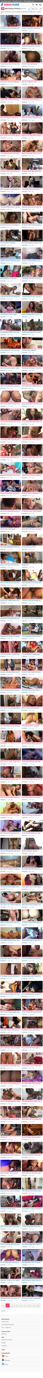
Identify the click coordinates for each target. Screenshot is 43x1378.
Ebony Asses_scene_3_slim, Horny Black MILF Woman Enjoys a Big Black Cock (10, 761)
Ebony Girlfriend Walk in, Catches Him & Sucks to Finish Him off (10, 493)
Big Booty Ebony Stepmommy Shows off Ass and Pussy (32, 493)
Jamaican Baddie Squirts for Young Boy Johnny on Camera (10, 1101)
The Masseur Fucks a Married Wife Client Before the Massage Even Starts (32, 1298)
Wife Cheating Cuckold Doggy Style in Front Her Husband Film (10, 189)
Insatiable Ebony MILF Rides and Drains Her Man (10, 457)
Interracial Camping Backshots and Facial (10, 511)
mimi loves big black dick (29, 82)
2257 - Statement (6, 1327)
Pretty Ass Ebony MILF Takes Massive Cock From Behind (10, 1244)
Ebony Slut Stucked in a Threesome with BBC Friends (32, 46)
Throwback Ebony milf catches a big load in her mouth (32, 1030)
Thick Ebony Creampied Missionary (10, 1083)
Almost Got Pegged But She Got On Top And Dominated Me (10, 851)
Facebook (7, 1360)
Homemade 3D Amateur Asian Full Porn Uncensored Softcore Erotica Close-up (10, 1155)
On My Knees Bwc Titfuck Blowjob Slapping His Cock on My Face (32, 511)
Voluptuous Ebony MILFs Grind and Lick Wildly (10, 636)
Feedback (4, 1345)
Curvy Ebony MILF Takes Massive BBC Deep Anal (10, 439)
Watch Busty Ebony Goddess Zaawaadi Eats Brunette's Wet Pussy (32, 904)
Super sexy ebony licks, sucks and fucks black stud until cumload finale (10, 386)
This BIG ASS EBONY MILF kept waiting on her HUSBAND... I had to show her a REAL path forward (32, 1155)
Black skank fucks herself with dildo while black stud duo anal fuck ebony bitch (10, 135)
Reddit (6, 1356)
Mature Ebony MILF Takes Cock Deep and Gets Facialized (32, 153)
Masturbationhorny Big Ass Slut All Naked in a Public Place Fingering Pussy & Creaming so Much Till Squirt (10, 779)
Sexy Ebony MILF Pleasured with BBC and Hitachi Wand (32, 1083)
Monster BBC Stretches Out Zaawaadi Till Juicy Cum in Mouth (10, 582)
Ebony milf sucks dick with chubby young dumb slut (32, 1173)
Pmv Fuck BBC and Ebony (7, 243)
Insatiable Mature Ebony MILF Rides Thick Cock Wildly (10, 1065)
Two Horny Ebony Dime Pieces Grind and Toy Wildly (10, 421)
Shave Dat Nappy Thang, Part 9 (9, 117)
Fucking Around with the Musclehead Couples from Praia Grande (32, 600)
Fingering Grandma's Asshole (30, 726)
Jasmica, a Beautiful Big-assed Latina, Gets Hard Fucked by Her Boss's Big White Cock (10, 672)
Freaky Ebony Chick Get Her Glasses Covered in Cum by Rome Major (10, 64)
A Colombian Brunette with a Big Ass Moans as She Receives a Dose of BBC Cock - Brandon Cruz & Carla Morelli (10, 153)
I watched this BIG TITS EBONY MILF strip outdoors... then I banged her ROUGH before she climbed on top (10, 296)
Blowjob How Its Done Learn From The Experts (10, 475)
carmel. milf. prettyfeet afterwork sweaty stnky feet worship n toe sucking (10, 99)
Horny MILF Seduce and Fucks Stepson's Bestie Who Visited (10, 1030)
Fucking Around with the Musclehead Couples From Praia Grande (10, 618)
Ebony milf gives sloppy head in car (32, 1280)
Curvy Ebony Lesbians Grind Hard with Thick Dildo (32, 1209)
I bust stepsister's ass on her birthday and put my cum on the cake (32, 582)
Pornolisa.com (17, 1)
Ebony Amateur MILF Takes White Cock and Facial (10, 1226)
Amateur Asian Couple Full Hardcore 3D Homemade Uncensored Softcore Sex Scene (32, 672)
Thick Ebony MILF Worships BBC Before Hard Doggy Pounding (32, 761)
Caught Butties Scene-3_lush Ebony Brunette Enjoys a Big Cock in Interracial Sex (32, 296)
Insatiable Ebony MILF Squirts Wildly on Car (32, 171)
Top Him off (3, 1137)
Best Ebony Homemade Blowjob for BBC (10, 82)
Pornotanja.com (29, 1)
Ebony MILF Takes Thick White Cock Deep (10, 958)
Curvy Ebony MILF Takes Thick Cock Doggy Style (32, 1244)
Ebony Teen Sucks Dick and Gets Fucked (10, 565)
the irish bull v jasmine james (8, 314)
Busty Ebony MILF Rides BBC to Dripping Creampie (32, 1048)
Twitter (6, 1364)
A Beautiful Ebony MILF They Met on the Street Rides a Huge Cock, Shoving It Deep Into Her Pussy (32, 636)
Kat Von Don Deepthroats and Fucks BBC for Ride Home (32, 994)
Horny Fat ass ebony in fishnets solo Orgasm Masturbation (32, 99)
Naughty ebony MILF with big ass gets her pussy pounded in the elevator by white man (32, 28)
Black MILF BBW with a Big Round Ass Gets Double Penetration (10, 46)
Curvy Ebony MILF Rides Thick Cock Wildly (32, 457)
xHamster (3, 30)
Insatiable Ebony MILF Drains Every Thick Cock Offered (32, 976)
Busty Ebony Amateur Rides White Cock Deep (32, 1065)
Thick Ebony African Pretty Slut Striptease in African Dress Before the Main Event (32, 1191)
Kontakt (4, 1342)
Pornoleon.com (6, 1)
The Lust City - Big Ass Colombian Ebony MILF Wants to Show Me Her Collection (32, 618)
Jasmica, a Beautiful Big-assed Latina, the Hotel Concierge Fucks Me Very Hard (32, 260)
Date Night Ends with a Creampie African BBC (32, 1262)
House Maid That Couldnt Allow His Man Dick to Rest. (32, 386)
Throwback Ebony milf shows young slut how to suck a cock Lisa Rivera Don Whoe (10, 1298)
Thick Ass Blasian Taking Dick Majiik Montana (32, 117)
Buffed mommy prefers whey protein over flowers (10, 922)
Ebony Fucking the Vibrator (29, 851)
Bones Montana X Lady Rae (8, 278)
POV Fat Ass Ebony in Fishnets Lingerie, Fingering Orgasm (10, 404)
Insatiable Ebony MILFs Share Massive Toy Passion (10, 332)
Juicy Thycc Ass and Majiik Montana (10, 708)
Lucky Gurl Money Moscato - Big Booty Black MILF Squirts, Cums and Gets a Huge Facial (32, 833)
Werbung (4, 1334)
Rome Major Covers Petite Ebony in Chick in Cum (32, 887)
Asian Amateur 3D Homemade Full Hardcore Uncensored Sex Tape (32, 1012)
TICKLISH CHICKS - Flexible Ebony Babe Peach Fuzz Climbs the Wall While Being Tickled (10, 654)
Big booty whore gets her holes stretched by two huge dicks (32, 207)
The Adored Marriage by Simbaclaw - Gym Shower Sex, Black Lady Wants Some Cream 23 (10, 726)
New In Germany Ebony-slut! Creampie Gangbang (32, 743)
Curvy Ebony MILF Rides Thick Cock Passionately (32, 421)
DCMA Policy (5, 1321)
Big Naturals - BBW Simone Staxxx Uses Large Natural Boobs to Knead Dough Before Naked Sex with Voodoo (10, 600)
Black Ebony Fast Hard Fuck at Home (10, 833)
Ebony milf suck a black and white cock (10, 1191)
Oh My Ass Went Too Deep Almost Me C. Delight (32, 225)
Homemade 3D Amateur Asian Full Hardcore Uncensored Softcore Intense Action (32, 368)
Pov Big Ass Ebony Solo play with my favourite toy (10, 28)
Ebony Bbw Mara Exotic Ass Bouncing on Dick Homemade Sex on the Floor (10, 690)
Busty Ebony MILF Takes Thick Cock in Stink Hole (32, 404)
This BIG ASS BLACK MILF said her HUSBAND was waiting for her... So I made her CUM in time (10, 887)
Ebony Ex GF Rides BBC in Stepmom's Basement (32, 135)
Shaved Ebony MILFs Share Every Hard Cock (32, 940)
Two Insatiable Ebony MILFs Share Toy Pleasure (32, 1101)
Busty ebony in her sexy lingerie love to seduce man (10, 225)
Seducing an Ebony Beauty (8, 1209)
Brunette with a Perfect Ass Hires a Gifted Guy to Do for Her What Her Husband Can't (10, 815)
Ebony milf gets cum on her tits (9, 1173)
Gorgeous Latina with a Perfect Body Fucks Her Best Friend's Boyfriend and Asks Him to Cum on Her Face (10, 171)
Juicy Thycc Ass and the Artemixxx (10, 904)
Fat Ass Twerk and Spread (29, 64)
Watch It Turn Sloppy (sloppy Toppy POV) (10, 1012)
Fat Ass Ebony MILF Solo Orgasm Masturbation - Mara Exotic (10, 1262)
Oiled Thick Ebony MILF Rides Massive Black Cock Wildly (10, 797)
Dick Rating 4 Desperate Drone (31, 189)
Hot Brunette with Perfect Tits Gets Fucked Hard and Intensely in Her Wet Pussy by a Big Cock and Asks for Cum (32, 332)
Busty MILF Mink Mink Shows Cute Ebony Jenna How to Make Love (32, 869)
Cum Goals (3, 743)
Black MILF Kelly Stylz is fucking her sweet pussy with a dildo (32, 529)
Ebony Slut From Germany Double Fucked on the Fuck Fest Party (10, 1048)
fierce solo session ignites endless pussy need (10, 368)
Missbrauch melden (7, 1339)
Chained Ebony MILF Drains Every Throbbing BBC (32, 779)
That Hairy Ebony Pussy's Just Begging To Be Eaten (10, 207)
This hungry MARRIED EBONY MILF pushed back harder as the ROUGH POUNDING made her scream (10, 547)
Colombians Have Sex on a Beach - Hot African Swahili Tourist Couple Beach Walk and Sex (32, 278)
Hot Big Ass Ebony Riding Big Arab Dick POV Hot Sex (32, 922)
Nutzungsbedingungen (8, 1324)
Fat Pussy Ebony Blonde (29, 350)
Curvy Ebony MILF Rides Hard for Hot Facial (32, 439)
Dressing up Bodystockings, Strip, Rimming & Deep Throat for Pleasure (32, 243)
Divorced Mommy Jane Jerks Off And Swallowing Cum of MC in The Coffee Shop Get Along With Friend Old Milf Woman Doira (10, 350)
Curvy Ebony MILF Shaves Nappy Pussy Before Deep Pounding (10, 1119)
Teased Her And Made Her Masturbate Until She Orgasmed (10, 869)
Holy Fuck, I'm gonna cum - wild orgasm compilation (10, 1280)
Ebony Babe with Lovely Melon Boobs (32, 1119)
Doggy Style (25, 565)
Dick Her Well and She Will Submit (31, 815)
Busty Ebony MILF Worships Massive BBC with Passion (32, 958)
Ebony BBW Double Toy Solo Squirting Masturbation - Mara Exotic (10, 940)
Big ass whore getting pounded (30, 708)
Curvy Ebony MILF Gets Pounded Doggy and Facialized (32, 797)
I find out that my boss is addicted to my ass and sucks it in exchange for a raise (32, 475)
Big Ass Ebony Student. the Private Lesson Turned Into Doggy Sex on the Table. (10, 994)
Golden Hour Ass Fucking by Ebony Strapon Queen (10, 260)
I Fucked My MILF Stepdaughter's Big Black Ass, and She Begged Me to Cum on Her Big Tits (32, 654)
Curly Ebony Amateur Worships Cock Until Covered (10, 976)
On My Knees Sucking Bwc (8, 529)
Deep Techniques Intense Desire (31, 1137)
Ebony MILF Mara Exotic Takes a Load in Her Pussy (32, 690)
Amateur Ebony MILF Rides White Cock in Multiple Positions (32, 1226)
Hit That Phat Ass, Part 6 (29, 547)
